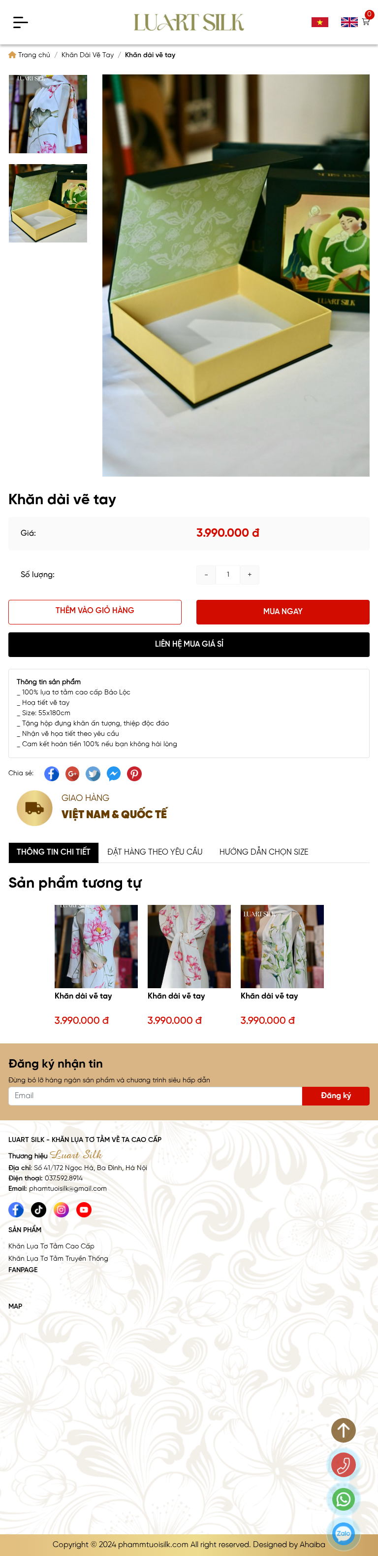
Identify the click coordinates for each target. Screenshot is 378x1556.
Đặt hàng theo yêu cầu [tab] (155, 852)
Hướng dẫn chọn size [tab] (264, 852)
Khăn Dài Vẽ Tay (88, 55)
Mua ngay (283, 612)
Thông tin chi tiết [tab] (54, 852)
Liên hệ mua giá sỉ (189, 644)
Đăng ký (336, 1096)
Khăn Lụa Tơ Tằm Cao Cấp (51, 1246)
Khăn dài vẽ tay (83, 996)
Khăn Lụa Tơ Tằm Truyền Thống (58, 1259)
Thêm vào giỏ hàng (95, 611)
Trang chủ (33, 55)
